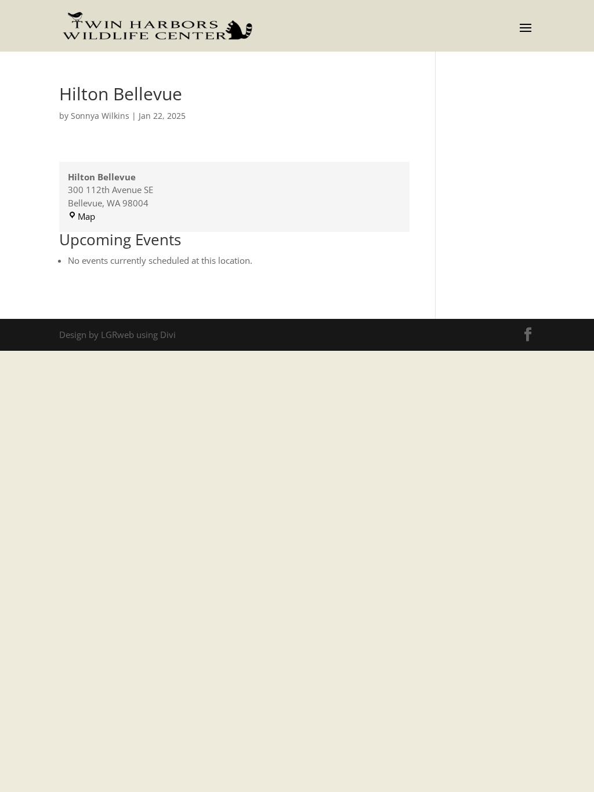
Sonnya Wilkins (100, 115)
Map (86, 216)
